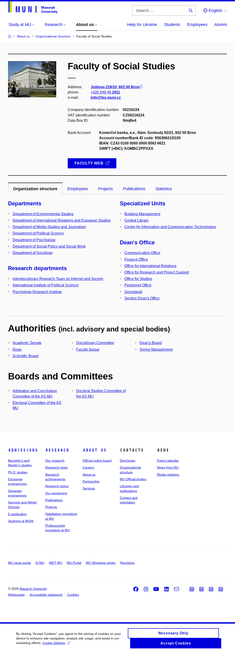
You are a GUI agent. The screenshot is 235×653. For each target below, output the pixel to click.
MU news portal (19, 563)
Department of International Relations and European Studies (62, 220)
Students (172, 24)
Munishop (127, 563)
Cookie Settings (53, 643)
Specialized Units (142, 203)
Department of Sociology (33, 253)
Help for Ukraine (142, 24)
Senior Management (156, 349)
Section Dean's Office (141, 298)
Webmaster (16, 594)
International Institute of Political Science (45, 285)
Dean (17, 349)
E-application (17, 514)
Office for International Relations (150, 266)
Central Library (136, 220)
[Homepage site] (32, 7)
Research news (56, 467)
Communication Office (142, 253)
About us (94, 450)
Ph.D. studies (17, 472)
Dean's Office (137, 242)
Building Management (142, 214)
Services (89, 488)
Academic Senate (27, 343)
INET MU (55, 563)
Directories (127, 460)
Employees (197, 24)
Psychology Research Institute (37, 292)
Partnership (91, 481)
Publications (54, 500)
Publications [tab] (134, 189)
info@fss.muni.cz (106, 97)
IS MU (39, 563)
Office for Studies (138, 279)
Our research (54, 460)
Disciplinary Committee (95, 343)
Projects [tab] (105, 189)
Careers (88, 467)
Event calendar (168, 460)
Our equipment (56, 493)
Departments (24, 203)
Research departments (37, 268)
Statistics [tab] (163, 189)
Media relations (168, 474)
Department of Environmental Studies (43, 214)
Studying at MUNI (21, 521)
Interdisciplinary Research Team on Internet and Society (58, 279)
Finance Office (136, 259)
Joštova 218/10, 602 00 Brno (115, 87)
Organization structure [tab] (35, 189)
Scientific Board (25, 356)
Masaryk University (33, 589)
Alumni (220, 24)
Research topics (57, 486)
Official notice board (97, 460)
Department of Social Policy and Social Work (49, 246)
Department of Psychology (34, 240)
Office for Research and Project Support (156, 272)
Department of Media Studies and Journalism (49, 227)
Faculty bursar (87, 349)
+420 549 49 (105, 92)
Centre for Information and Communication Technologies (170, 227)
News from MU (168, 467)
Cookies (73, 594)
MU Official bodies (133, 479)
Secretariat (133, 292)
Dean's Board (151, 343)
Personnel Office (137, 285)
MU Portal (74, 563)
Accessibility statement (46, 594)
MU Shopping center (101, 563)
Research (57, 450)
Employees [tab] (77, 189)
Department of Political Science (38, 233)
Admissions (23, 450)
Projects (51, 507)
